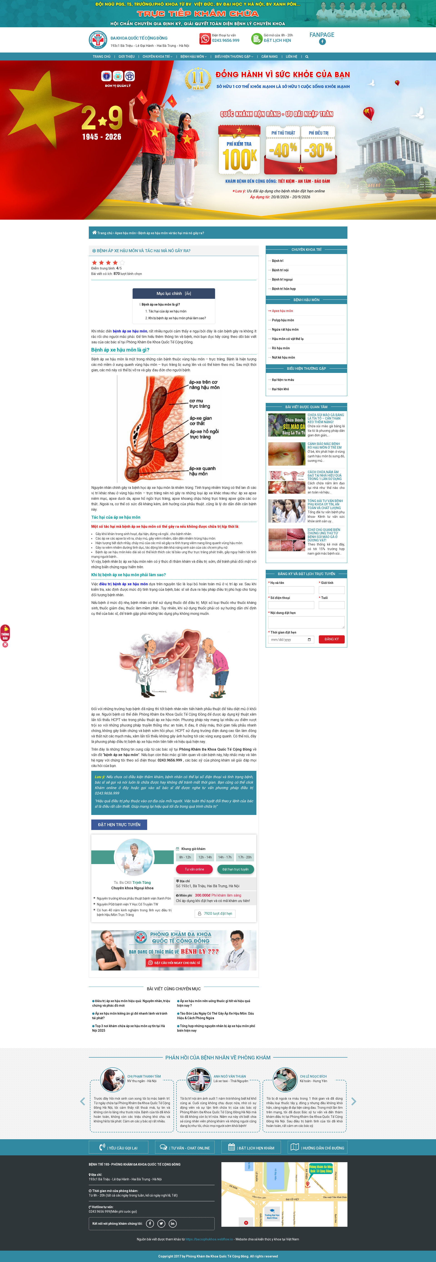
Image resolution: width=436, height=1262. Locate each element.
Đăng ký (332, 639)
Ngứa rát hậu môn (285, 329)
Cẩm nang (269, 56)
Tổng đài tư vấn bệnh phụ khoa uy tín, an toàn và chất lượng (325, 504)
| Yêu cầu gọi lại (121, 1148)
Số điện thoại (279, 598)
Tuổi (323, 598)
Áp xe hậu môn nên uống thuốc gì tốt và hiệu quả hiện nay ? (213, 1003)
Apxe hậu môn (125, 233)
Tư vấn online (194, 869)
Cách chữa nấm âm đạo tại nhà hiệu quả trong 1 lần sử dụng (325, 475)
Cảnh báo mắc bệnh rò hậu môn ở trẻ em (325, 445)
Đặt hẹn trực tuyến (236, 869)
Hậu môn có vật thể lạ (287, 339)
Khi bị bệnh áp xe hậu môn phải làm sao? (177, 318)
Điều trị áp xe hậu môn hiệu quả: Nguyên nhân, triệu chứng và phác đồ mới (131, 1003)
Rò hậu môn (280, 348)
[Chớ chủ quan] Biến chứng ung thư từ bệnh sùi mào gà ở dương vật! (324, 535)
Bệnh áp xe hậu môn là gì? (161, 304)
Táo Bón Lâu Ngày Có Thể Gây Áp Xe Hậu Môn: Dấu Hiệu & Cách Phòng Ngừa (215, 1016)
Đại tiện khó (280, 389)
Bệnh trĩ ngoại (282, 279)
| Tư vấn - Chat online (189, 1148)
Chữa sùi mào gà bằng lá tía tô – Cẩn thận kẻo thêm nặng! (326, 418)
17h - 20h (245, 857)
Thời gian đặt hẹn (282, 632)
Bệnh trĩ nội (280, 270)
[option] (132, 1099)
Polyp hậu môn (282, 320)
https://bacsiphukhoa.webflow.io (209, 1239)
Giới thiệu (126, 56)
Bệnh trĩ (277, 261)
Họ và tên (276, 583)
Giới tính (326, 583)
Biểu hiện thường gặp (233, 56)
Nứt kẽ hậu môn (283, 357)
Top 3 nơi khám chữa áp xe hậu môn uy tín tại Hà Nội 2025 (128, 1028)
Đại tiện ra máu (282, 380)
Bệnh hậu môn (193, 56)
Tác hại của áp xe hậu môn (167, 311)
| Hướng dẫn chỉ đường (322, 1148)
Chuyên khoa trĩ (156, 56)
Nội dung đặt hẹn (282, 613)
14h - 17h (225, 857)
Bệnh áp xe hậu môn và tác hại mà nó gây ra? (171, 233)
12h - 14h (205, 857)
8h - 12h (185, 857)
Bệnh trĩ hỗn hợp (283, 289)
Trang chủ (101, 56)
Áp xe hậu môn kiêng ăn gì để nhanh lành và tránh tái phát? (129, 1016)
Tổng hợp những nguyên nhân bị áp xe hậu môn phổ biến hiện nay (216, 1028)
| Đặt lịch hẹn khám (255, 1148)
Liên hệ (291, 56)
